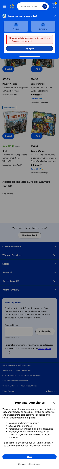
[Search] (44, 6)
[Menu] (4, 6)
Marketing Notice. (42, 442)
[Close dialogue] (54, 402)
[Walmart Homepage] (12, 6)
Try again (29, 48)
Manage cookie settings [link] (28, 464)
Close (29, 457)
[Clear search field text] (41, 6)
